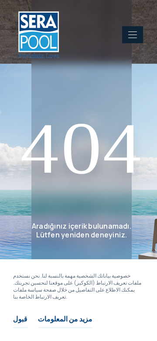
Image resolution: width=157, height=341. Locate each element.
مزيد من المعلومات (65, 319)
